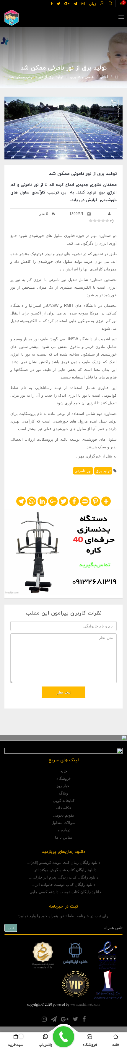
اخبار (104, 77)
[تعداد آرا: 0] (91, 220)
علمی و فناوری (82, 77)
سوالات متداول (63, 822)
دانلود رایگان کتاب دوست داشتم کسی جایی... (63, 892)
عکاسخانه (63, 808)
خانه (63, 771)
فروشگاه (63, 778)
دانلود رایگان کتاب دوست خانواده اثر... (63, 884)
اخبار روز (63, 786)
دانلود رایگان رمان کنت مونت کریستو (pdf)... (63, 862)
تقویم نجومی (63, 815)
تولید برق (103, 471)
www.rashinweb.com (85, 1004)
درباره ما (63, 830)
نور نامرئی (83, 471)
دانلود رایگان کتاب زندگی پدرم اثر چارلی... (63, 877)
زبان (92, 3)
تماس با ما (63, 837)
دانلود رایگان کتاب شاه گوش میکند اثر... (64, 870)
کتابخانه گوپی (63, 800)
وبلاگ (63, 793)
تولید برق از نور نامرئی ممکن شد (36, 77)
